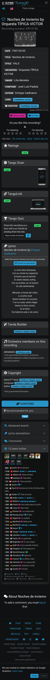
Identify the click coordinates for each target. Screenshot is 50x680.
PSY (26, 634)
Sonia (14, 485)
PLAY (18, 623)
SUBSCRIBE (27, 403)
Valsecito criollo (28, 565)
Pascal (15, 559)
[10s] (25, 127)
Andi (14, 545)
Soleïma (16, 535)
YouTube (34, 115)
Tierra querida (25, 481)
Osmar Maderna (33, 648)
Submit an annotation (26, 263)
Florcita (24, 569)
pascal (15, 565)
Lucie (14, 481)
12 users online (17, 448)
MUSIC (28, 623)
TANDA (28, 628)
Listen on (18, 115)
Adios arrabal (27, 475)
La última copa (28, 559)
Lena (15, 508)
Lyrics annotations (19, 433)
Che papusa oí (29, 549)
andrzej (16, 478)
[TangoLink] (19, 494)
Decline (44, 676)
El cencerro (24, 468)
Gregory (16, 549)
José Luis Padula (21, 86)
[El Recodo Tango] (10, 623)
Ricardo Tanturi (23, 644)
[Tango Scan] (25, 515)
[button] (11, 9)
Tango (15, 532)
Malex (15, 471)
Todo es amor (26, 494)
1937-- (15, 50)
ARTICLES (15, 634)
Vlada (14, 494)
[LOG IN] (3, 8)
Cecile (15, 569)
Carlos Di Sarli (25, 656)
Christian (16, 555)
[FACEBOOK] (24, 639)
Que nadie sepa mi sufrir (31, 504)
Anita (29, 138)
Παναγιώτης (18, 515)
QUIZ (38, 628)
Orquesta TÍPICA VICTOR (21, 72)
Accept (34, 676)
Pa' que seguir (29, 542)
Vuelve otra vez (41, 138)
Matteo (16, 501)
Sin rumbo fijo (18, 138)
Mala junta (27, 521)
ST (12, 461)
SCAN (38, 623)
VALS (12, 63)
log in (42, 602)
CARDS (36, 634)
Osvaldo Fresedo (17, 648)
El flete (29, 515)
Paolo (15, 504)
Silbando (27, 555)
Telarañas (27, 478)
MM (13, 455)
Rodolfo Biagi (9, 644)
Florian (16, 511)
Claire (15, 538)
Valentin (16, 562)
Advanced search (18, 425)
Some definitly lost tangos (18, 652)
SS (19, 455)
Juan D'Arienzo (37, 652)
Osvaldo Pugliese (39, 644)
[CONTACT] (43, 639)
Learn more (17, 671)
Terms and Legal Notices (25, 660)
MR (18, 461)
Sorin (14, 468)
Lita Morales (17, 80)
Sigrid (15, 518)
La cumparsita (28, 511)
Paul (14, 488)
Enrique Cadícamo (21, 93)
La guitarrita (26, 538)
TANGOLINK (15, 628)
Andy (15, 498)
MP (25, 455)
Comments (15, 441)
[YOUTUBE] (36, 639)
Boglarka (16, 542)
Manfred (16, 521)
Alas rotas (24, 508)
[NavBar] (46, 2)
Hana (15, 528)
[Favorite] (4, 19)
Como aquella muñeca (28, 545)
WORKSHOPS (12, 639)
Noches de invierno (20, 57)
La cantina (25, 518)
